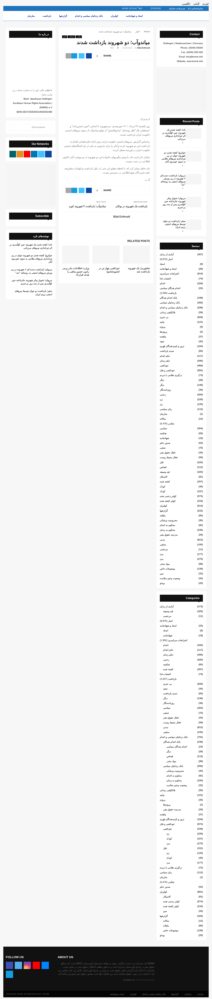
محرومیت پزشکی (168, 520)
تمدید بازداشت (167, 351)
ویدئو (162, 583)
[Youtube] (36, 965)
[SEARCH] (48, 127)
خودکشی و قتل (167, 370)
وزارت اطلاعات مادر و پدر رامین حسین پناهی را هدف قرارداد (75, 271)
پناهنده (163, 336)
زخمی (163, 394)
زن (161, 399)
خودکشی (164, 365)
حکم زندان (165, 360)
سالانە (163, 418)
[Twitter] (18, 965)
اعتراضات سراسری (169, 273)
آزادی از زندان (167, 254)
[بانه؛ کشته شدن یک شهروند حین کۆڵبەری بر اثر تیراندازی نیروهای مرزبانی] (193, 133)
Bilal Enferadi (143, 48)
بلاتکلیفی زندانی (167, 312)
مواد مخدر (165, 564)
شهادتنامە (164, 438)
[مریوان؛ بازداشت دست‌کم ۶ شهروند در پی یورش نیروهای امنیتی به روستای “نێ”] (193, 179)
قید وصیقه (165, 472)
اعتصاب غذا (165, 278)
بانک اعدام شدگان (168, 297)
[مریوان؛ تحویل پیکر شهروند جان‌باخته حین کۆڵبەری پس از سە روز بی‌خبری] (193, 202)
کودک (162, 486)
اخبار (64, 37)
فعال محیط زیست (169, 457)
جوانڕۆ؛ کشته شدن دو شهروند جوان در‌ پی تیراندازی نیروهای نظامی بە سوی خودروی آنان (31, 258)
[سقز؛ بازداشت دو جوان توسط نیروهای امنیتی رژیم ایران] (193, 225)
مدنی (162, 539)
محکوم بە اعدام (167, 525)
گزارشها (63, 16)
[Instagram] (27, 965)
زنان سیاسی (166, 409)
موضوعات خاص (167, 568)
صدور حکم (165, 443)
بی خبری (164, 317)
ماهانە (163, 515)
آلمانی (196, 3)
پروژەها (163, 331)
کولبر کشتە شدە (168, 501)
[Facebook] (9, 965)
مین (162, 573)
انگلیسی (186, 3)
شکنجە (163, 433)
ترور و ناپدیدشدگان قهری (172, 346)
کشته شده (165, 481)
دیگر (162, 380)
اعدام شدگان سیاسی (170, 288)
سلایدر (79, 37)
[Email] (45, 965)
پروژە (162, 326)
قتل (161, 462)
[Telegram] (9, 974)
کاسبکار (163, 476)
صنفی (163, 447)
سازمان (199, 8)
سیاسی (163, 428)
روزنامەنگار (165, 389)
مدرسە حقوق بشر (169, 534)
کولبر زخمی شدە (168, 496)
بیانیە (162, 322)
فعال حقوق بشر (167, 452)
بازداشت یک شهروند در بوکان (131, 206)
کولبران (114, 16)
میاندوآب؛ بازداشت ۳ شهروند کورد (87, 206)
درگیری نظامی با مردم (171, 375)
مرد (161, 554)
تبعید (162, 341)
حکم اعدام (165, 356)
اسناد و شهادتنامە (134, 16)
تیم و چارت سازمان (177, 8)
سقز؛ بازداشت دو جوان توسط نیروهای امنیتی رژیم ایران (174, 224)
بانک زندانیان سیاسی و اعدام (89, 16)
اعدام (162, 283)
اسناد (162, 264)
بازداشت (47, 16)
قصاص (163, 467)
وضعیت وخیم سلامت (170, 578)
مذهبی (163, 544)
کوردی (205, 3)
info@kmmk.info (145, 979)
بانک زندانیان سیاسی (170, 302)
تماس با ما (192, 8)
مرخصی (164, 549)
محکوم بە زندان (167, 530)
